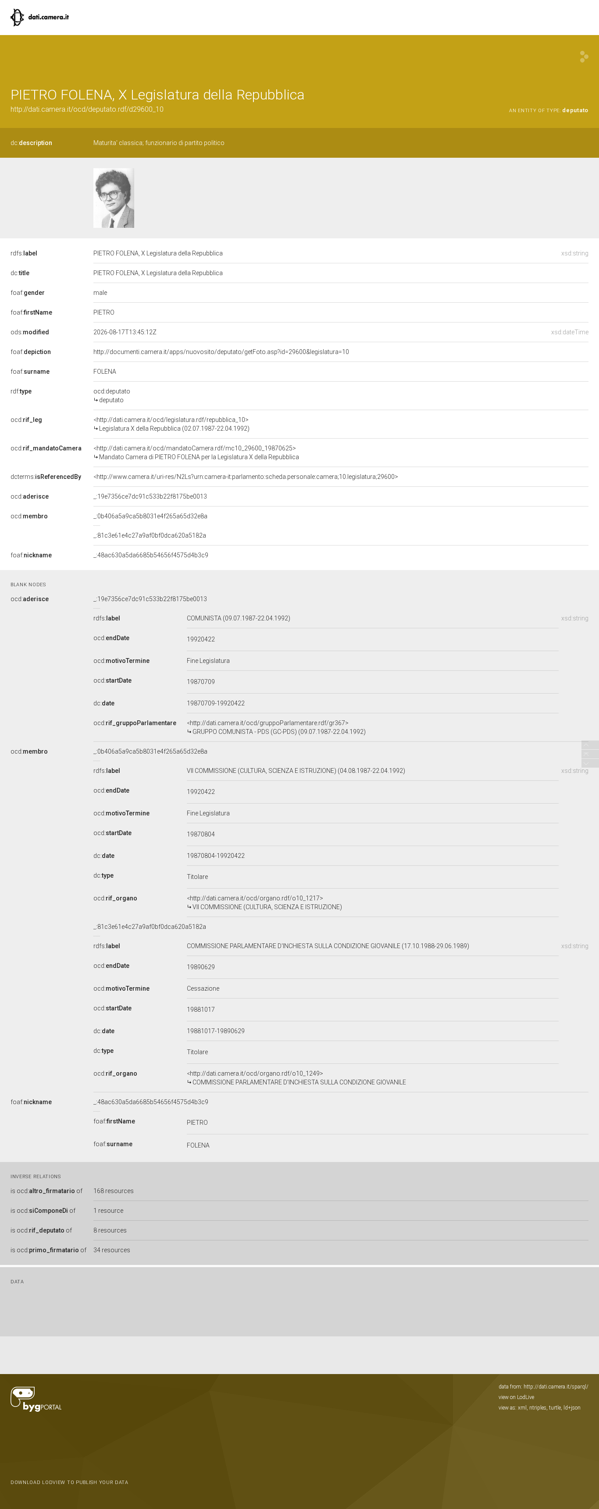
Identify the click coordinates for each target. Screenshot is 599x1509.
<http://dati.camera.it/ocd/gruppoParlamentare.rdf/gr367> (276, 727)
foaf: (28, 292)
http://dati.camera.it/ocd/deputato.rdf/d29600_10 (87, 109)
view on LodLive (516, 1397)
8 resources (110, 1230)
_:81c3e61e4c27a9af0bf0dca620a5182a (149, 535)
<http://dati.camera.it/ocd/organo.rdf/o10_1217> (264, 902)
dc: (31, 142)
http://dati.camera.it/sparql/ (556, 1387)
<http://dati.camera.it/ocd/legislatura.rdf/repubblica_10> (171, 424)
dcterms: (46, 476)
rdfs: (24, 253)
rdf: (21, 391)
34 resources (111, 1250)
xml (522, 1408)
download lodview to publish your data (69, 1482)
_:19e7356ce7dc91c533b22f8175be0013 (150, 496)
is (46, 1190)
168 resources (113, 1190)
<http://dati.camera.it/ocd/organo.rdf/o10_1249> (296, 1078)
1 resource (108, 1210)
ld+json (572, 1408)
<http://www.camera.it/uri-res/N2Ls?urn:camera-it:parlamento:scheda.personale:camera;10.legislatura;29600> (245, 476)
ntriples (537, 1408)
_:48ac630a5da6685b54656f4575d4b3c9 (150, 555)
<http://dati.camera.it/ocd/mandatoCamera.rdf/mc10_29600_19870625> (196, 452)
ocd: (26, 419)
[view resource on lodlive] (584, 57)
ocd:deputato (111, 396)
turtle (555, 1408)
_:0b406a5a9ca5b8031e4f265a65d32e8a (150, 516)
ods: (30, 332)
